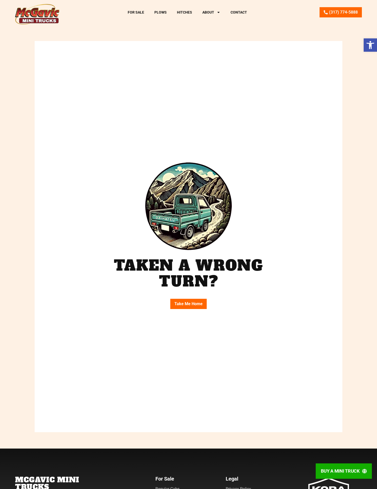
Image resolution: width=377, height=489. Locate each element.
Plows (160, 12)
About (208, 12)
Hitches (184, 12)
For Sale (136, 12)
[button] (370, 45)
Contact (239, 12)
